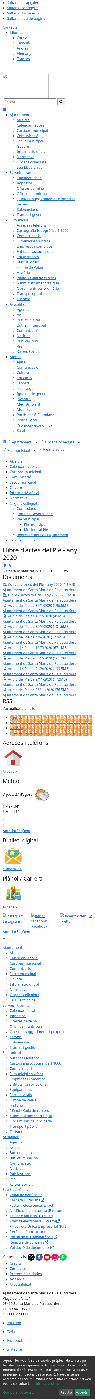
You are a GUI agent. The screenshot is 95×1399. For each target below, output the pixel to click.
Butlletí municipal (24, 1158)
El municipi (12, 1052)
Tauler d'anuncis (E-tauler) (31, 1215)
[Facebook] (40, 1256)
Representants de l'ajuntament (42, 534)
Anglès (22, 48)
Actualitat (11, 1137)
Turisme (16, 1131)
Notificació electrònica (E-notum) (37, 1210)
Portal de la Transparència (31, 1237)
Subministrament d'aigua (31, 1115)
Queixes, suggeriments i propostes (39, 1031)
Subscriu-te (12, 869)
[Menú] (5, 109)
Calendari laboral (24, 466)
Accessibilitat (20, 1284)
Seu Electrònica (22, 540)
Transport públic (23, 1126)
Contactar (11, 27)
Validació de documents (30, 1247)
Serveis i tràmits (16, 1005)
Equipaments (21, 1089)
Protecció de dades (26, 1273)
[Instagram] (55, 1256)
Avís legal (17, 1279)
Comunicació (20, 477)
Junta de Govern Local (35, 513)
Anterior (10, 830)
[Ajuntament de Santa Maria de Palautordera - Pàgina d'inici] (26, 86)
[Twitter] (32, 1256)
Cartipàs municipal (25, 471)
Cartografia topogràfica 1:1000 (35, 1063)
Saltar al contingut (22, 7)
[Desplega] (36, 442)
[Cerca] (61, 101)
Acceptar (82, 1392)
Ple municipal (19, 450)
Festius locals (21, 1094)
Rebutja (66, 1392)
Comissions (26, 508)
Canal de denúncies (26, 1194)
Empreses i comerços (28, 1079)
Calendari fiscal (22, 1010)
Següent (23, 830)
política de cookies (45, 1383)
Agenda (16, 717)
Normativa (18, 498)
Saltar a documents (23, 13)
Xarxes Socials (21, 1184)
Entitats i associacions (28, 1084)
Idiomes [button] (16, 32)
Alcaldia (16, 461)
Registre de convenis (27, 1242)
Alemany (24, 53)
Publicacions (20, 1173)
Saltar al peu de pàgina (26, 18)
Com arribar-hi (22, 1068)
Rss (12, 1179)
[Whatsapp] (62, 1256)
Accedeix (10, 771)
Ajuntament (22, 442)
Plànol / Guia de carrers (29, 1110)
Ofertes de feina (23, 733)
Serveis (16, 1037)
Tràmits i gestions (24, 1047)
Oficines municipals (26, 1026)
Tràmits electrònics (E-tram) (33, 1221)
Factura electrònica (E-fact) (32, 1205)
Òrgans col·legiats (60, 442)
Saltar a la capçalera (23, 2)
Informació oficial (24, 492)
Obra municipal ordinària (31, 1121)
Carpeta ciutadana (25, 1200)
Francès (23, 58)
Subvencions (20, 1042)
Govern (16, 487)
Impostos (18, 1015)
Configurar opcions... (18, 1392)
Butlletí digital (21, 1152)
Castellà (23, 43)
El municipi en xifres (26, 1073)
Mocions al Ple (36, 529)
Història (16, 1105)
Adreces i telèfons (25, 1058)
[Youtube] (47, 1256)
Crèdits (16, 1263)
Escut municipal (23, 482)
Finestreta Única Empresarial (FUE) (38, 1226)
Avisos (15, 722)
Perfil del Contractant (28, 1231)
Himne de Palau (23, 1100)
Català (22, 37)
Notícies (16, 727)
